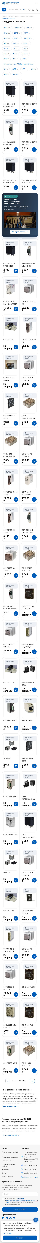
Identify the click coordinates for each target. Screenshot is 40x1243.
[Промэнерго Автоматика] (10, 3)
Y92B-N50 (7, 759)
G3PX (17, 33)
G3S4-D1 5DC (8, 340)
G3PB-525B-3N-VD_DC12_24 (28, 645)
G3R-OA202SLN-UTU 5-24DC (9, 143)
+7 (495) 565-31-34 (30, 1165)
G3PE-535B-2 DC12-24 (8, 988)
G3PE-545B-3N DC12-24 (27, 379)
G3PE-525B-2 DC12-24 (27, 455)
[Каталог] (4, 9)
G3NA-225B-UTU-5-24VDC (10, 1026)
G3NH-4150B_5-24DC (28, 683)
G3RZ (15, 69)
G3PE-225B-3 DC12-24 (27, 950)
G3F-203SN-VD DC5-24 (27, 912)
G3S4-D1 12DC (9, 682)
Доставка (5, 1170)
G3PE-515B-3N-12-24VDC (10, 493)
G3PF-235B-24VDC (10, 797)
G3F (6, 43)
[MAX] (14, 1218)
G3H (15, 59)
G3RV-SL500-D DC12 (27, 760)
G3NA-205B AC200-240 (26, 1064)
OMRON (11, 16)
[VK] (7, 1218)
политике (7, 1233)
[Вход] (37, 10)
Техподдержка (7, 1176)
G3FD (16, 43)
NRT (24, 69)
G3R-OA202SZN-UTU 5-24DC (28, 265)
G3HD (6, 74)
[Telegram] (10, 1218)
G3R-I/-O (28, 38)
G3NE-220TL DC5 (28, 987)
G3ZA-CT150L (27, 720)
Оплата (4, 1173)
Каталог (4, 16)
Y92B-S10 (7, 873)
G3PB (7, 38)
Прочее (16, 74)
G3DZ (33, 69)
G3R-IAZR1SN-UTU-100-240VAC (10, 607)
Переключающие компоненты (24, 16)
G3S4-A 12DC (8, 911)
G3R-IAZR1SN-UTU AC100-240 (29, 181)
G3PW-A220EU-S (9, 720)
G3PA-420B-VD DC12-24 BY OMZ (10, 303)
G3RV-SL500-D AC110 (9, 417)
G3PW (7, 48)
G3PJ (15, 53)
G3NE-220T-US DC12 (27, 1026)
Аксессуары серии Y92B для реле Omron (19, 64)
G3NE (17, 38)
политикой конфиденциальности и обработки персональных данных (21, 1200)
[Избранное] (29, 10)
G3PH (26, 43)
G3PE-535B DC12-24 (29, 303)
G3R (26, 48)
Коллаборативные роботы (8, 1165)
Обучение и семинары (10, 1157)
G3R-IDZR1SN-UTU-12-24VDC (28, 531)
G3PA (7, 33)
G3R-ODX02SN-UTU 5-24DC (9, 265)
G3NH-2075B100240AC (28, 798)
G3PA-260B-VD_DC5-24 (26, 493)
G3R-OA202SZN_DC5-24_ (28, 836)
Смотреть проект (18, 232)
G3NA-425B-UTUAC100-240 (9, 455)
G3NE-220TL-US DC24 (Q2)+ (28, 607)
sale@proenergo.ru (30, 1173)
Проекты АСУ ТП (8, 1161)
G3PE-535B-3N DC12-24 (27, 874)
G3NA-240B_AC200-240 (28, 417)
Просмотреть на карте (29, 1177)
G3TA (6, 53)
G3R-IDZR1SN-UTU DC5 (29, 105)
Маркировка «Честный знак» (10, 1153)
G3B (6, 69)
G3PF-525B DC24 (10, 1063)
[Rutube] (3, 1218)
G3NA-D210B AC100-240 (27, 569)
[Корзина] (33, 10)
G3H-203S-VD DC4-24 (8, 379)
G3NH (6, 59)
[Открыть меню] (36, 3)
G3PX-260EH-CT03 (10, 835)
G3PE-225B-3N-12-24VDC (10, 569)
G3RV (18, 28)
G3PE (29, 28)
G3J (16, 48)
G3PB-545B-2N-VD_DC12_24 (9, 950)
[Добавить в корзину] (16, 111)
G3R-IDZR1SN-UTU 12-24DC (29, 143)
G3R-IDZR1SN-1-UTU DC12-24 (9, 181)
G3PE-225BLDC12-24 (29, 341)
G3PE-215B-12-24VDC (9, 531)
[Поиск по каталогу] (17, 9)
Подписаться (20, 1209)
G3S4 (25, 53)
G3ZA (24, 59)
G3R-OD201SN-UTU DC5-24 (9, 105)
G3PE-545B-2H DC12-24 (9, 645)
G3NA (7, 28)
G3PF (27, 33)
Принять (20, 1238)
